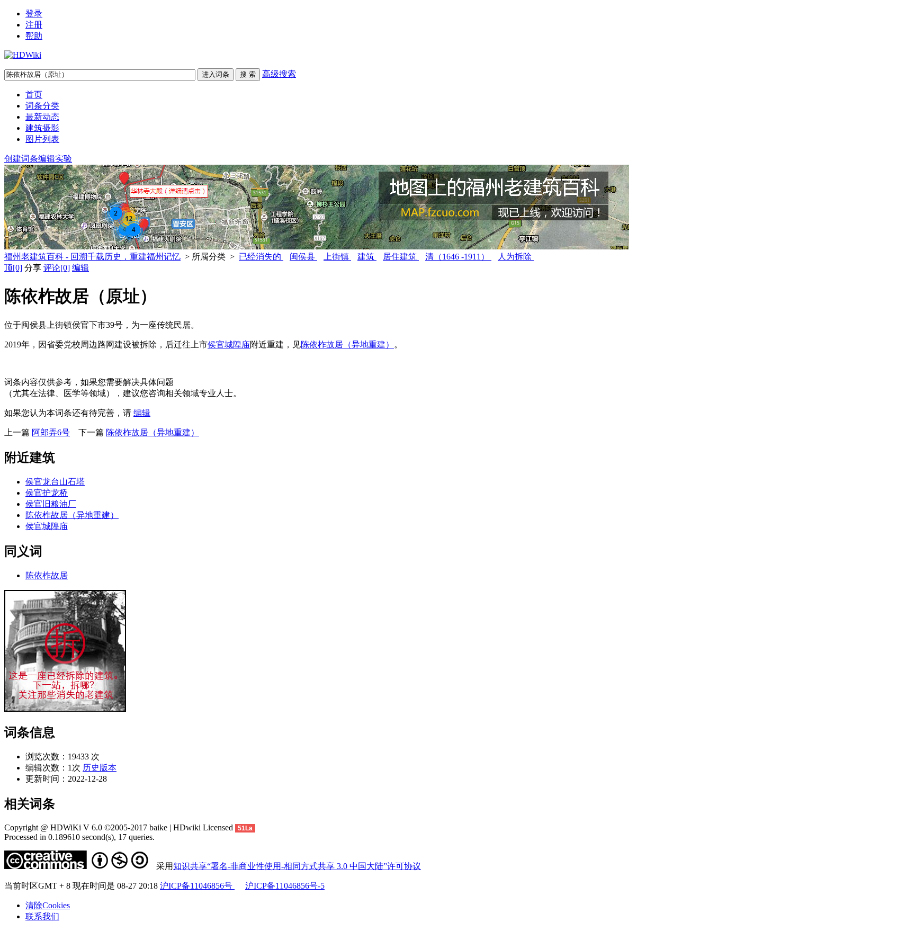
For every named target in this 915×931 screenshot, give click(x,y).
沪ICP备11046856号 (197, 885)
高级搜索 (279, 73)
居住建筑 (401, 256)
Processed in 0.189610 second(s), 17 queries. (79, 837)
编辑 (80, 267)
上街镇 (337, 256)
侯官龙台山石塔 (55, 481)
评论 (56, 267)
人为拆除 (516, 256)
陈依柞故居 (46, 575)
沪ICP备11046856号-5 (285, 885)
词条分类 (42, 105)
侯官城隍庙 (229, 344)
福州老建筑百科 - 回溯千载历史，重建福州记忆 (92, 256)
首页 (33, 94)
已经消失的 (261, 256)
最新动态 (42, 116)
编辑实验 (55, 158)
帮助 (33, 35)
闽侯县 (303, 256)
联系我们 (42, 916)
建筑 (366, 256)
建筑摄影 (42, 127)
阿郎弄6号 (51, 432)
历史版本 (99, 767)
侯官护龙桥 (46, 492)
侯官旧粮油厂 (50, 503)
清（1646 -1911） (458, 256)
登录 (33, 13)
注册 (33, 24)
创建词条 (21, 158)
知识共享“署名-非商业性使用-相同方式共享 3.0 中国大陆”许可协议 (297, 866)
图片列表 (42, 139)
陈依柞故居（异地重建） (347, 344)
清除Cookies (47, 905)
